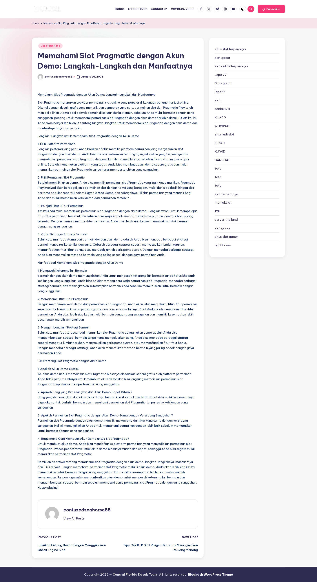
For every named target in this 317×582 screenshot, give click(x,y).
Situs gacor (223, 83)
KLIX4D (220, 117)
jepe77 (220, 92)
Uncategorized (50, 45)
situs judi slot (224, 134)
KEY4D (220, 143)
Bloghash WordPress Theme (210, 574)
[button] (271, 9)
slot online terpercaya (231, 66)
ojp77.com (223, 245)
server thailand (226, 220)
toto (218, 168)
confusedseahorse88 (87, 510)
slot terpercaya (226, 194)
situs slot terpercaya (230, 49)
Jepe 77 (221, 75)
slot (218, 100)
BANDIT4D (223, 160)
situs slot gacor (226, 237)
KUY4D (220, 151)
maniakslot (223, 203)
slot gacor (222, 58)
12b (217, 211)
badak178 (222, 109)
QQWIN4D (223, 126)
